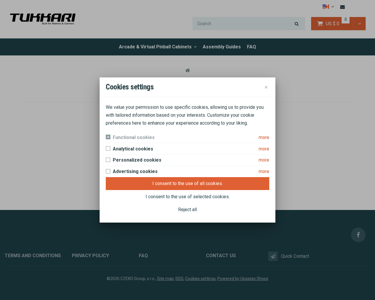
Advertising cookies (135, 171)
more (264, 137)
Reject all (187, 209)
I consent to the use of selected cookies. (188, 196)
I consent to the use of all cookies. (187, 183)
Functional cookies (134, 137)
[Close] (266, 87)
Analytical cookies (133, 149)
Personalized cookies (137, 160)
